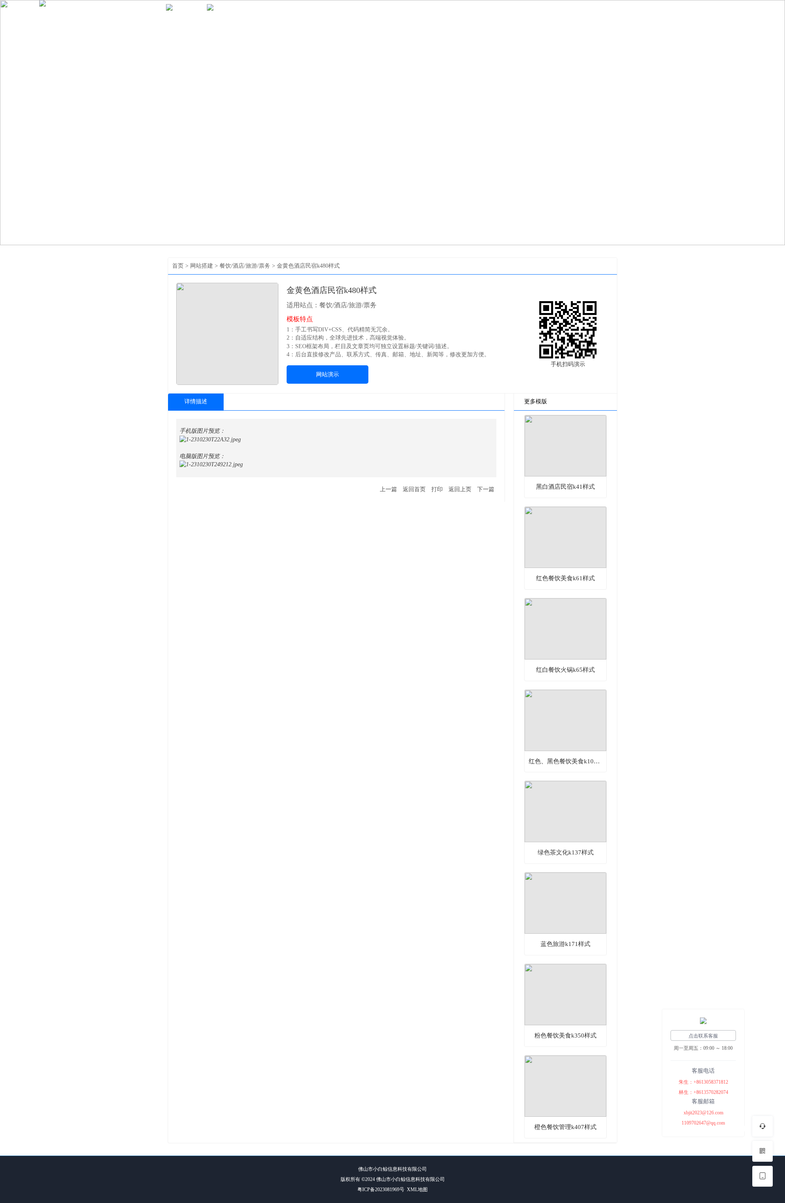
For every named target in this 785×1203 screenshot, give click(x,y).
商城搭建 (227, 15)
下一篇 (485, 489)
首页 (152, 15)
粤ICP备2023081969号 (380, 1189)
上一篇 (388, 489)
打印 (437, 489)
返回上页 (460, 489)
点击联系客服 (703, 1036)
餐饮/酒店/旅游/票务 (245, 266)
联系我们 (268, 15)
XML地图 (417, 1189)
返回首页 (414, 489)
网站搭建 (186, 15)
